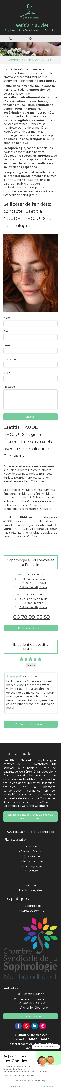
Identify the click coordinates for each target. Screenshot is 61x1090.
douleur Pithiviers (29, 505)
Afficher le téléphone (33, 587)
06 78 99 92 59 (31, 617)
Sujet (6, 373)
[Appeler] (10, 38)
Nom (6, 317)
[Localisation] (30, 38)
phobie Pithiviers (28, 501)
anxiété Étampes (39, 473)
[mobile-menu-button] (51, 38)
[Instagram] (42, 1026)
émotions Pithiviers (16, 493)
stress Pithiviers (44, 489)
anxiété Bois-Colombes (29, 481)
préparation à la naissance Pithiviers (27, 508)
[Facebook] (18, 1026)
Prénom (8, 331)
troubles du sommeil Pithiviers (24, 497)
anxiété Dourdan (14, 477)
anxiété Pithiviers (28, 470)
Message (9, 386)
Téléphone (10, 359)
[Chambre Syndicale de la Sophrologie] (30, 948)
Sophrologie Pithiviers (18, 489)
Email (7, 345)
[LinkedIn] (34, 1026)
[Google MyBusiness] (26, 1026)
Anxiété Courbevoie (16, 466)
